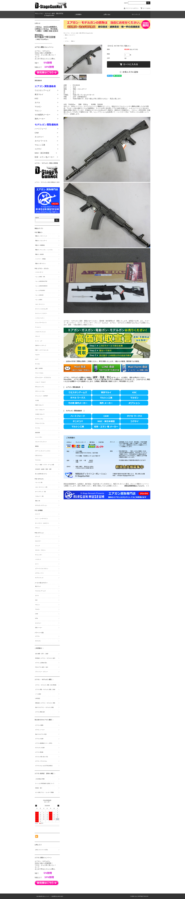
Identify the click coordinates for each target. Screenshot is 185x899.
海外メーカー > (46, 119)
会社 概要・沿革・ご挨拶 (41, 653)
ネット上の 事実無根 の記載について (44, 783)
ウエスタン (38, 460)
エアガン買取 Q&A (40, 712)
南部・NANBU (39, 368)
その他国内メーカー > (46, 115)
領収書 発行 (38, 788)
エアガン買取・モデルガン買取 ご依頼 (45, 689)
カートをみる (146, 8)
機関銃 (37, 446)
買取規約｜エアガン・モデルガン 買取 (45, 703)
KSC (66, 38)
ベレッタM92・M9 (40, 276)
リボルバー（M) (39, 496)
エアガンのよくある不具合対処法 (44, 765)
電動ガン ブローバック (41, 236)
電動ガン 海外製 (39, 254)
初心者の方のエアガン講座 (43, 719)
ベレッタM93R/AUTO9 (41, 281)
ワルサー (37, 354)
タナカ (37, 595)
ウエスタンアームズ (40, 591)
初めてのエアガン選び (41, 734)
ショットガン (38, 437)
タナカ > (46, 103)
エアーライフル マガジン (41, 568)
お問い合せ (107, 14)
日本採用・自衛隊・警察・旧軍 (43, 469)
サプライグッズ (39, 577)
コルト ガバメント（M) (41, 487)
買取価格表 (78, 411)
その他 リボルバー (40, 414)
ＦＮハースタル (39, 373)
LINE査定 (37, 698)
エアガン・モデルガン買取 (43, 679)
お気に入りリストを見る (41, 849)
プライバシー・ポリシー (41, 671)
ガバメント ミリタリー (41, 313)
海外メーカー (38, 627)
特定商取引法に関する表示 (57, 896)
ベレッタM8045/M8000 (41, 286)
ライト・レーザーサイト (41, 518)
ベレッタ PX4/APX (40, 290)
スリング (37, 545)
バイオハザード (39, 272)
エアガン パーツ (39, 573)
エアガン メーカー (40, 729)
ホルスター (38, 541)
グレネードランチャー (41, 441)
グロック (37, 336)
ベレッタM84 (38, 299)
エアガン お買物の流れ (41, 662)
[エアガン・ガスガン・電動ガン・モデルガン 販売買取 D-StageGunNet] (51, 8)
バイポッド (38, 559)
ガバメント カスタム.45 (41, 309)
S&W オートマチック (40, 345)
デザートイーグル (39, 391)
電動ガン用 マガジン (40, 263)
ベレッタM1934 (39, 295)
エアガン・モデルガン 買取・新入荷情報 (45, 685)
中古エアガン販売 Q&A (41, 667)
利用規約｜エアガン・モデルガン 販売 (45, 658)
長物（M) (37, 500)
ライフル (37, 428)
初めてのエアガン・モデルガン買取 (44, 707)
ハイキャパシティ (39, 318)
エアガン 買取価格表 (73, 387)
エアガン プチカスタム (41, 761)
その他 (37, 400)
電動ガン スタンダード (70, 35)
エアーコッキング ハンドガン (42, 451)
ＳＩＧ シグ (38, 341)
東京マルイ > (46, 94)
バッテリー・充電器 (40, 259)
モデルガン (70, 411)
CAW (36, 613)
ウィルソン (38, 327)
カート (37, 564)
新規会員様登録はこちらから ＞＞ (136, 486)
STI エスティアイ (39, 386)
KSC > (46, 98)
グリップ (37, 536)
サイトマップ (136, 14)
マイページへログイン (132, 8)
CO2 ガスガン (38, 455)
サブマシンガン (39, 419)
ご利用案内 (78, 14)
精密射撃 (37, 432)
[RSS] (36, 837)
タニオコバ (38, 623)
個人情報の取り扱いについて (43, 896)
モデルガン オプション (41, 505)
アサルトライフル (39, 423)
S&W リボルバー (39, 405)
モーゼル (37, 364)
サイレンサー (38, 554)
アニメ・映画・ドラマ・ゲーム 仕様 (44, 464)
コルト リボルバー (40, 409)
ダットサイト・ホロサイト (42, 523)
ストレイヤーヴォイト (41, 322)
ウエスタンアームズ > (46, 90)
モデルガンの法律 (39, 747)
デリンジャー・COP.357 (41, 396)
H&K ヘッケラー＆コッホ (41, 350)
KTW (36, 618)
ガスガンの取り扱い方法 (41, 756)
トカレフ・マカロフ (40, 382)
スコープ (37, 514)
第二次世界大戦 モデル (41, 473)
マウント (37, 528)
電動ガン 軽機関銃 (40, 245)
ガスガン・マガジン (40, 550)
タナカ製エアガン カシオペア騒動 (44, 792)
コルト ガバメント (40, 304)
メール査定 (38, 694)
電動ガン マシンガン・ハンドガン (44, 249)
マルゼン (37, 609)
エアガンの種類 (39, 725)
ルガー (37, 359)
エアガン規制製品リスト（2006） (44, 743)
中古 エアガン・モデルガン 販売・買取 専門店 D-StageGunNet (49, 14)
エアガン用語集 (39, 752)
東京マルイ (38, 586)
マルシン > (46, 111)
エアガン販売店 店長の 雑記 (44, 773)
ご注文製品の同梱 (39, 779)
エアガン (67, 41)
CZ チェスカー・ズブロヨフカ (43, 377)
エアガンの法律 (39, 738)
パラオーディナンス (40, 331)
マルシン (37, 604)
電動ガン (73, 41)
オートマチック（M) (40, 491)
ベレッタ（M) (38, 482)
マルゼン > (46, 107)
